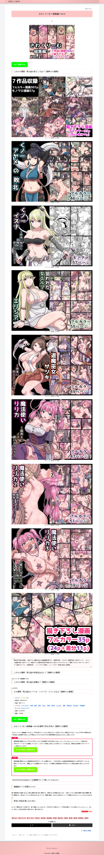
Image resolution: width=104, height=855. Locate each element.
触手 (35, 705)
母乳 (48, 705)
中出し (44, 705)
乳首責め (82, 705)
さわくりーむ (25, 708)
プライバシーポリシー (52, 848)
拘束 (31, 705)
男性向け (69, 705)
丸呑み (53, 705)
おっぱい (59, 705)
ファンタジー (25, 705)
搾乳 (64, 705)
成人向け (75, 705)
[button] (72, 825)
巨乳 (39, 705)
